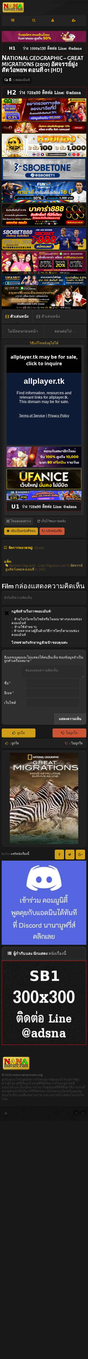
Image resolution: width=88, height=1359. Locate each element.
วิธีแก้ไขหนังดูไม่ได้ (44, 343)
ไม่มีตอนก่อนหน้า (23, 331)
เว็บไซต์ (10, 703)
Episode (39, 548)
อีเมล (9, 693)
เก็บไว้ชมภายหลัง (53, 521)
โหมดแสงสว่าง (20, 521)
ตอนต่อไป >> (65, 331)
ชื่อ (7, 683)
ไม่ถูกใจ (71, 733)
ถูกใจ (21, 733)
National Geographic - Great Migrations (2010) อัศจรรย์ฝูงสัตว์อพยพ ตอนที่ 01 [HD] (44, 567)
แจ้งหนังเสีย (53, 531)
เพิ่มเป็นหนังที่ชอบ (22, 531)
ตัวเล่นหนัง (19, 316)
